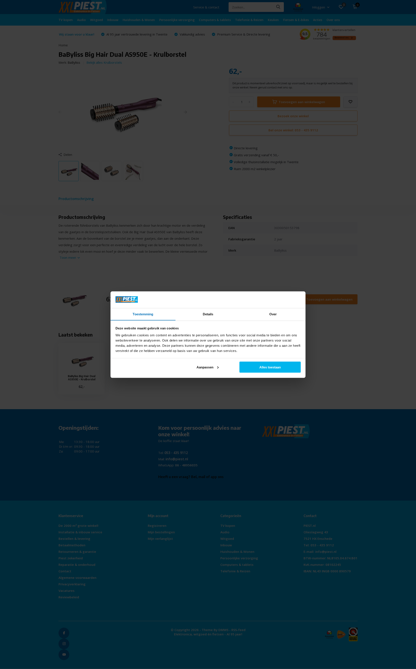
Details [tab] (208, 314)
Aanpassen (205, 367)
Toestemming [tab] (143, 314)
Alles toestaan (270, 367)
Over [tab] (273, 314)
